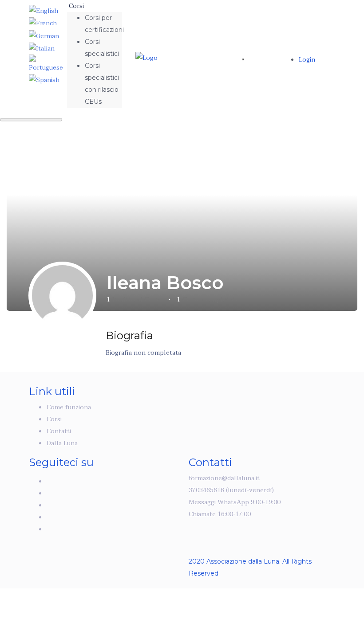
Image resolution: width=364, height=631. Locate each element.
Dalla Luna (62, 443)
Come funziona (69, 407)
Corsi (77, 6)
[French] (43, 23)
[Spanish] (44, 79)
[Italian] (42, 48)
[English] (43, 10)
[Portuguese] (47, 64)
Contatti (59, 431)
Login (307, 60)
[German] (44, 35)
